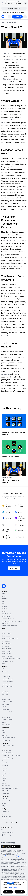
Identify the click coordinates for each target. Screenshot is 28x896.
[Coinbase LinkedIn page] (6, 823)
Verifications (6, 773)
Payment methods (7, 681)
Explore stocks (6, 633)
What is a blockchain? (8, 656)
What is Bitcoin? (7, 651)
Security (4, 606)
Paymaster (5, 765)
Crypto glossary (6, 646)
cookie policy (10, 882)
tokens (15, 82)
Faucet (4, 783)
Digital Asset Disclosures (9, 625)
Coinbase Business (7, 719)
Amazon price (6, 819)
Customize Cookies (12, 887)
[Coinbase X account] (1, 823)
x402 (3, 760)
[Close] (24, 883)
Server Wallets (6, 750)
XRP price (5, 806)
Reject (8, 892)
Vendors (4, 611)
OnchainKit (5, 768)
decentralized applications (11, 120)
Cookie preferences (8, 619)
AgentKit (4, 778)
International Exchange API (10, 788)
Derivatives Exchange (8, 737)
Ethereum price (6, 801)
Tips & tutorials (6, 643)
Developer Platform (8, 745)
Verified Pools (6, 740)
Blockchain (7, 79)
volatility (4, 335)
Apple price (5, 814)
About (3, 593)
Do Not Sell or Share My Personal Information (12, 622)
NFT (10, 209)
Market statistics (7, 636)
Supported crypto (7, 686)
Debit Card (5, 707)
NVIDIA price (5, 811)
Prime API (5, 790)
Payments (5, 722)
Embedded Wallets (7, 753)
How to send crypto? (8, 661)
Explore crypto (6, 631)
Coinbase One (6, 699)
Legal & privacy (6, 614)
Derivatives (5, 709)
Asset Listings (6, 717)
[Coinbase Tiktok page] (16, 823)
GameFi (6, 54)
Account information (8, 679)
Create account (6, 674)
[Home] (3, 16)
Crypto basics (6, 641)
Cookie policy (6, 616)
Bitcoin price (5, 798)
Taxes (3, 663)
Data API (4, 770)
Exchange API (6, 785)
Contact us (5, 671)
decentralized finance (11, 59)
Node (3, 775)
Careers (4, 596)
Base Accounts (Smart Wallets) (11, 755)
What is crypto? (6, 653)
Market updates (6, 648)
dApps (4, 123)
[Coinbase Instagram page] (11, 823)
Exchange (5, 735)
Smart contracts (13, 240)
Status (4, 689)
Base (3, 748)
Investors (4, 609)
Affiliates (4, 598)
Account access (6, 684)
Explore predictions (8, 712)
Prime (3, 730)
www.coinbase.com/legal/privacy (10, 856)
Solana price (5, 803)
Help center (5, 669)
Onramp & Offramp (7, 758)
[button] (25, 16)
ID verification (6, 676)
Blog (3, 601)
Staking (4, 732)
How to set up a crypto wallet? (11, 658)
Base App (4, 697)
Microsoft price (6, 816)
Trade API (4, 763)
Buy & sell (5, 694)
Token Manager (6, 725)
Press (3, 603)
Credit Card (5, 704)
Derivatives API (6, 793)
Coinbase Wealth (7, 702)
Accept (19, 892)
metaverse (5, 374)
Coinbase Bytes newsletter (10, 638)
